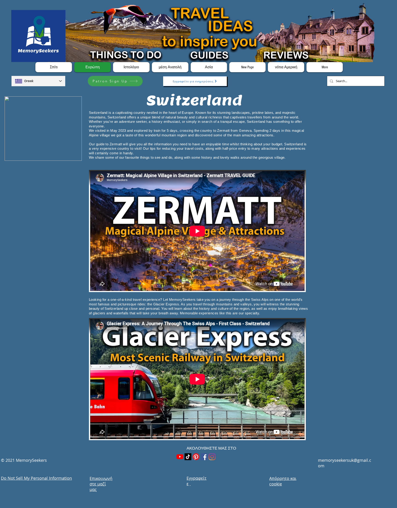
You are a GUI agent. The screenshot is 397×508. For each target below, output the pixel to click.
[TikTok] (187, 456)
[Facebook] (204, 456)
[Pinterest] (196, 456)
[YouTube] (179, 456)
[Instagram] (212, 456)
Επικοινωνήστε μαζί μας (101, 484)
